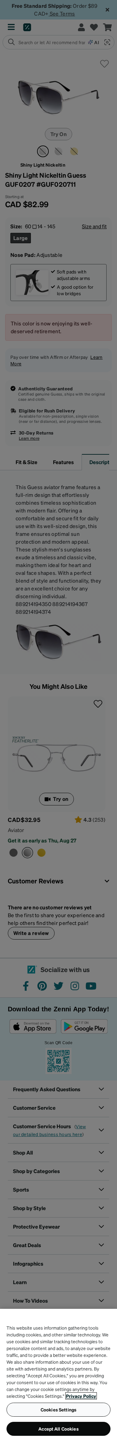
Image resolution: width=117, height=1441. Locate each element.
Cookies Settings (58, 1409)
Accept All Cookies (58, 1429)
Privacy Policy (81, 1396)
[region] (58, 1375)
